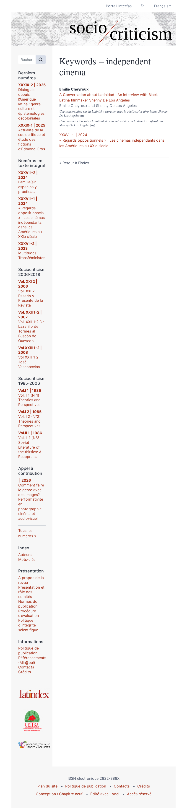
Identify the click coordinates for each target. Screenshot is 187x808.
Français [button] (161, 6)
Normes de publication (27, 603)
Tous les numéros (25, 533)
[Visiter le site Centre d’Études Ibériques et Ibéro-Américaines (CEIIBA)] (32, 720)
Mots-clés (26, 559)
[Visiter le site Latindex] (32, 694)
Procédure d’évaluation (28, 613)
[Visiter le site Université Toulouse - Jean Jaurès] (32, 744)
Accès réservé (139, 794)
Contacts (26, 667)
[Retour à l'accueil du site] (93, 29)
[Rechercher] (41, 59)
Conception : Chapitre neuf (59, 794)
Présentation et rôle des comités (31, 592)
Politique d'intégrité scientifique (28, 625)
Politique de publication (28, 650)
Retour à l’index (75, 163)
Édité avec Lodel (104, 794)
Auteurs (24, 554)
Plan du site (47, 786)
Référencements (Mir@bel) (32, 660)
